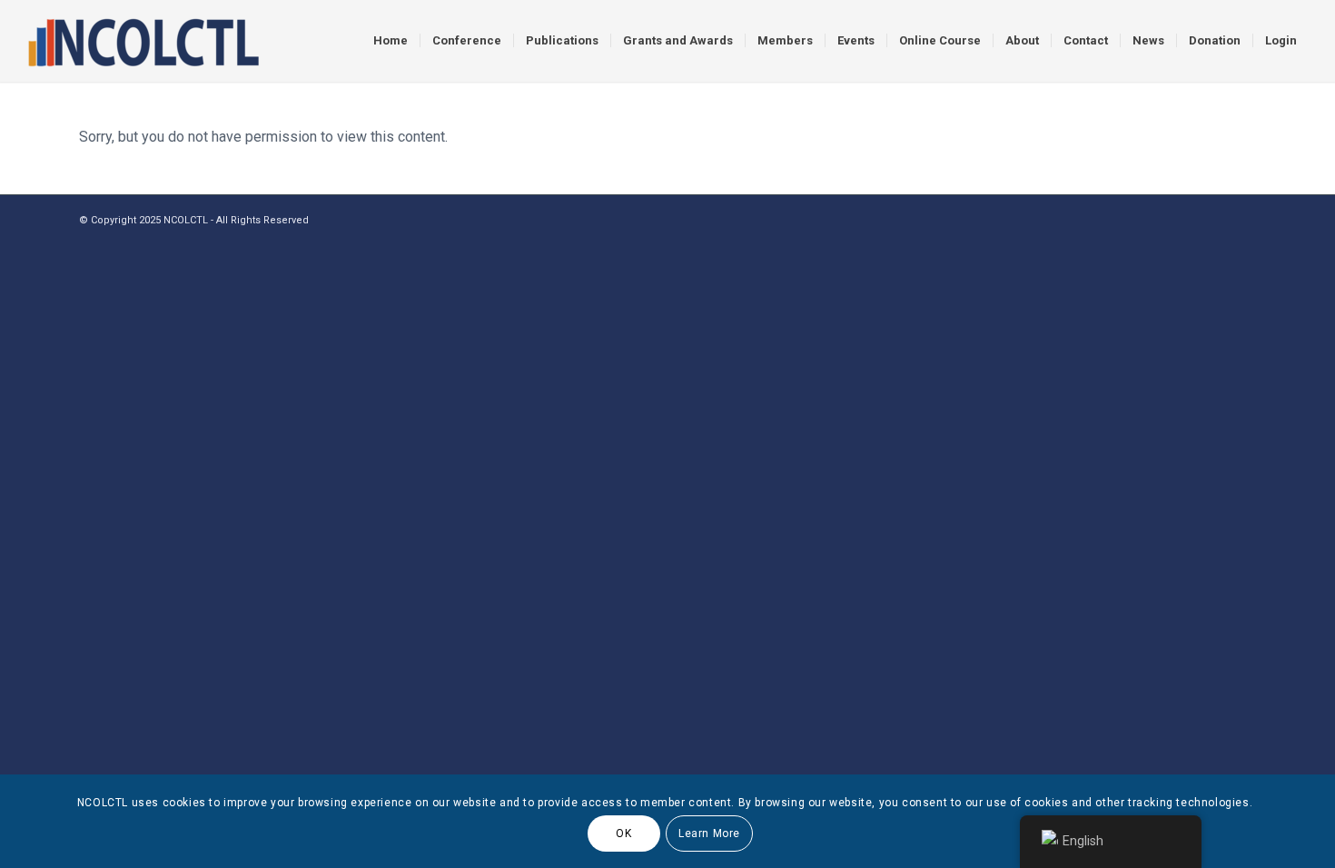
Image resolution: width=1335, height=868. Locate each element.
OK (623, 833)
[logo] (143, 41)
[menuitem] (390, 41)
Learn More (709, 833)
